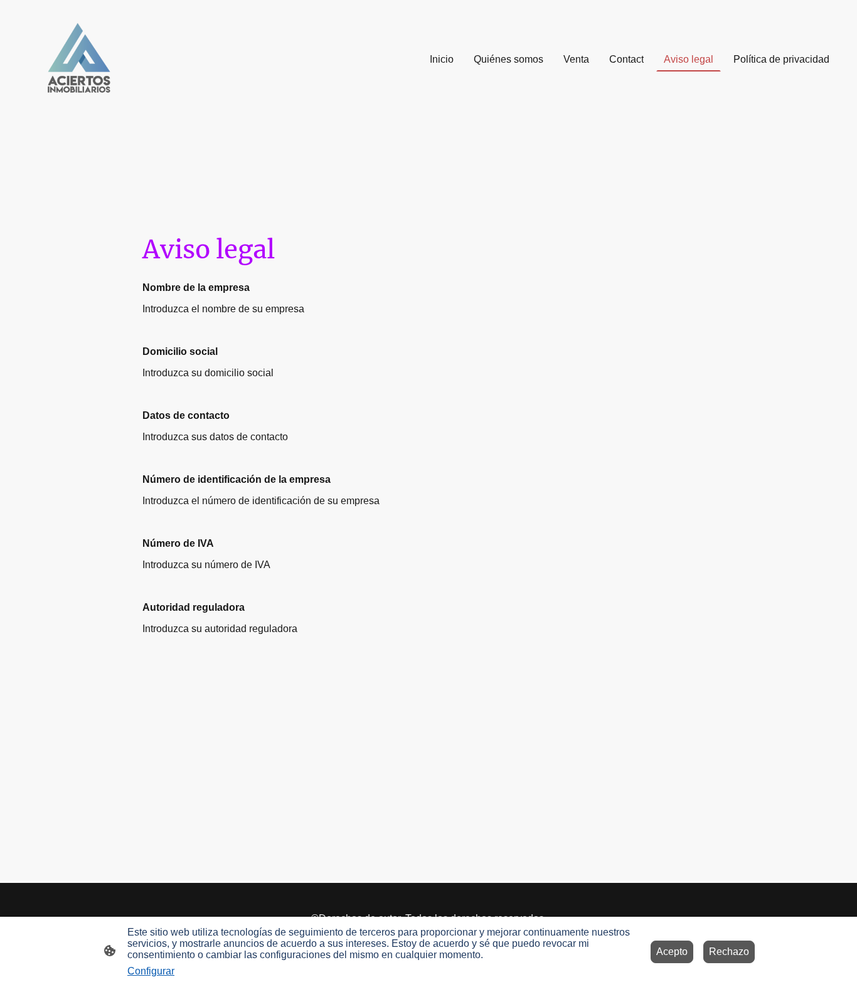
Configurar (150, 971)
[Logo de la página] (79, 59)
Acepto (672, 951)
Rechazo (729, 951)
